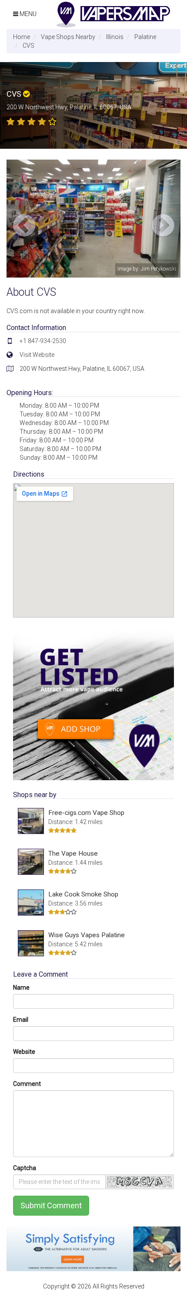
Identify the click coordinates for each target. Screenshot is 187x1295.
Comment (27, 1083)
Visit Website (37, 354)
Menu (27, 13)
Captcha (24, 1167)
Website (24, 1051)
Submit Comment (51, 1205)
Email (20, 1019)
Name (21, 987)
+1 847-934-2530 (43, 340)
